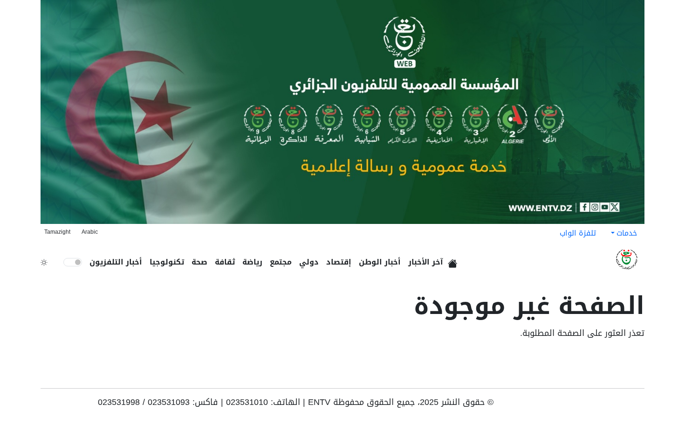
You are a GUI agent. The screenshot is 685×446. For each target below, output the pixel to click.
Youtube (637, 405)
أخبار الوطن (380, 262)
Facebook (624, 405)
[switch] (72, 262)
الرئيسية (454, 260)
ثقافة (225, 262)
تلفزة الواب (578, 233)
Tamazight (57, 232)
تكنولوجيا (167, 262)
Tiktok (610, 405)
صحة (199, 262)
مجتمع (281, 262)
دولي (309, 262)
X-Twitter (596, 405)
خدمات (626, 233)
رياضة (252, 262)
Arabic (90, 232)
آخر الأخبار (425, 262)
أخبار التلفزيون (115, 262)
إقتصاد (338, 262)
